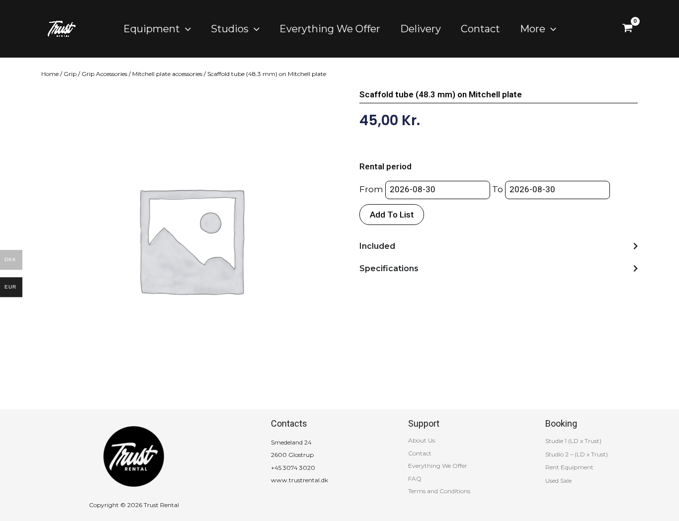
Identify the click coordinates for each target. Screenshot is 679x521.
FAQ (415, 478)
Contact (419, 453)
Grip (70, 73)
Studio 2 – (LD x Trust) (576, 454)
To (497, 189)
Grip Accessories (104, 73)
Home (50, 73)
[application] (185, 28)
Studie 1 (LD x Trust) (573, 441)
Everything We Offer (437, 465)
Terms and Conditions (439, 491)
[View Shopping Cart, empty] (627, 29)
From (371, 189)
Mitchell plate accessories (167, 73)
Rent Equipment (569, 467)
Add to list (392, 215)
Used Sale (558, 480)
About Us (421, 440)
